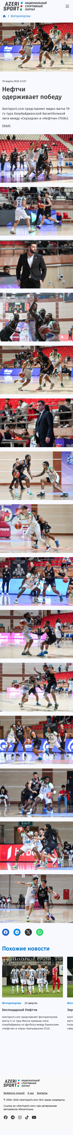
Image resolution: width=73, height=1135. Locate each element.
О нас (30, 1093)
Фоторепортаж (20, 16)
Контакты (42, 1093)
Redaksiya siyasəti (14, 1093)
